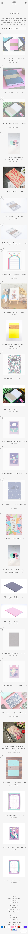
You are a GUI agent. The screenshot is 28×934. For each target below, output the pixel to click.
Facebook (14, 915)
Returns (14, 907)
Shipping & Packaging (14, 898)
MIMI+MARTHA (17, 922)
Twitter (15, 917)
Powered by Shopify (14, 924)
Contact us (14, 905)
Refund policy (14, 911)
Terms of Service (14, 909)
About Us (14, 900)
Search (14, 896)
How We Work (14, 902)
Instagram (14, 919)
